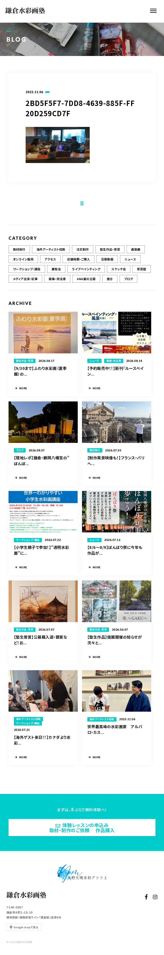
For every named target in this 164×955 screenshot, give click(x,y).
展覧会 (56, 269)
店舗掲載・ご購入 (78, 259)
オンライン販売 (23, 259)
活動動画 (107, 259)
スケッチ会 (118, 269)
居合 (110, 279)
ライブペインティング (86, 269)
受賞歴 (141, 269)
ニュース (130, 259)
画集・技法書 (57, 279)
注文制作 (82, 249)
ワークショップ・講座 (27, 269)
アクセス (50, 259)
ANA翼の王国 (86, 279)
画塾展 (135, 249)
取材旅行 (19, 249)
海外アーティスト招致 (51, 249)
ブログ (128, 279)
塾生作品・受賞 (110, 249)
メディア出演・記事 (25, 279)
